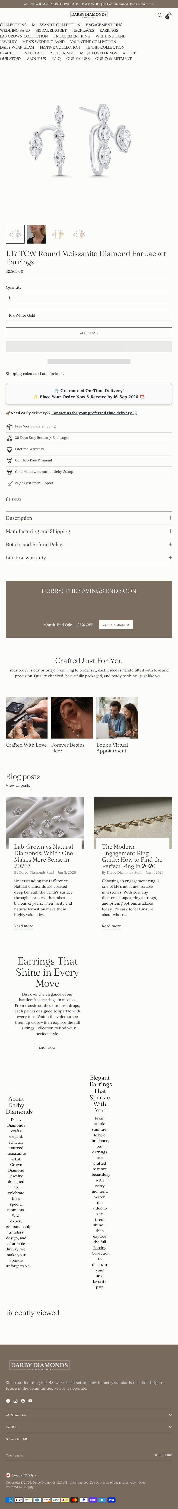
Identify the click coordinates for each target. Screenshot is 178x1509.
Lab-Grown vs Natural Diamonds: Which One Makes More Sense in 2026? (43, 856)
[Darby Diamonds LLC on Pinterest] (23, 1401)
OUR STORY (10, 58)
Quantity (14, 287)
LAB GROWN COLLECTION (24, 36)
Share (16, 499)
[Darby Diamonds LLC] (89, 15)
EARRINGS (109, 30)
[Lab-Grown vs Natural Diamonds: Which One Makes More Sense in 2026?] (45, 823)
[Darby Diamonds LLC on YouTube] (31, 1401)
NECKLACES (83, 30)
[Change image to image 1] (15, 234)
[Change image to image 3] (58, 234)
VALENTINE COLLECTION (93, 41)
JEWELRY (8, 41)
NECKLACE (34, 53)
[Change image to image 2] (36, 234)
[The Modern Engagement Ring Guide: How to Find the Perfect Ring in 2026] (133, 823)
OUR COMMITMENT (113, 58)
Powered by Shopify (20, 1487)
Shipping (14, 373)
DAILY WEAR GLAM (17, 47)
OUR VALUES (78, 58)
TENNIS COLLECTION (105, 47)
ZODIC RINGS (62, 53)
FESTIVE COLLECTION (60, 47)
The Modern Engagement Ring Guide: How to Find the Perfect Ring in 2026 (132, 856)
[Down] (168, 234)
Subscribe (163, 1455)
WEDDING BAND (15, 30)
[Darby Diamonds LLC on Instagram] (16, 1401)
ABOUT (129, 53)
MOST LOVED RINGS (98, 53)
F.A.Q (56, 58)
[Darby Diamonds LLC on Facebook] (8, 1401)
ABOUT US (36, 58)
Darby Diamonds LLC (47, 1482)
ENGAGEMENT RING (104, 24)
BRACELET (9, 53)
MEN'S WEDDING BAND (43, 41)
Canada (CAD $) (22, 1475)
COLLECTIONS (13, 24)
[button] (89, 346)
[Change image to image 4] (79, 234)
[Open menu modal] (8, 15)
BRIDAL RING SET (51, 30)
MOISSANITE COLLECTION (56, 24)
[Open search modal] (160, 15)
